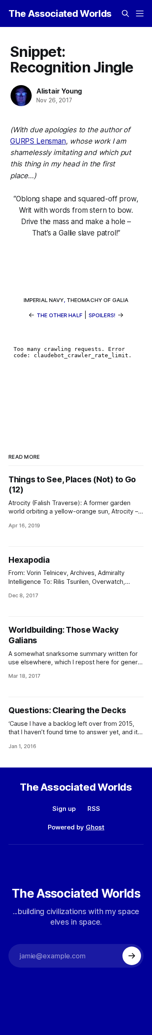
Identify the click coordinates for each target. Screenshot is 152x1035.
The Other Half (59, 315)
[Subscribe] (131, 956)
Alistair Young (59, 91)
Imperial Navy (44, 300)
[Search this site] (125, 13)
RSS (93, 809)
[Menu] (140, 13)
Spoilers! (102, 315)
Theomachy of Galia (97, 300)
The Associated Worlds (59, 13)
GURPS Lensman (38, 141)
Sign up (64, 809)
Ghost (95, 827)
